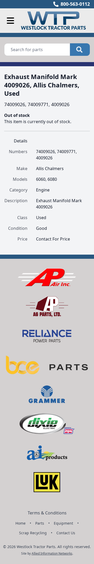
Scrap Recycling (33, 532)
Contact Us (65, 532)
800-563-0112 (75, 4)
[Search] (80, 49)
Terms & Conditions (47, 513)
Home (20, 523)
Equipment (63, 523)
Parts (39, 523)
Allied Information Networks (52, 553)
